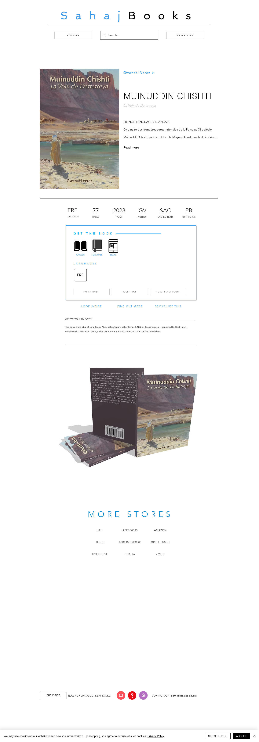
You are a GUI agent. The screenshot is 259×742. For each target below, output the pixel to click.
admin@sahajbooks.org (184, 695)
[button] (121, 695)
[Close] (254, 736)
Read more (131, 147)
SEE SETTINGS (217, 736)
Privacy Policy (156, 736)
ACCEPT (241, 736)
